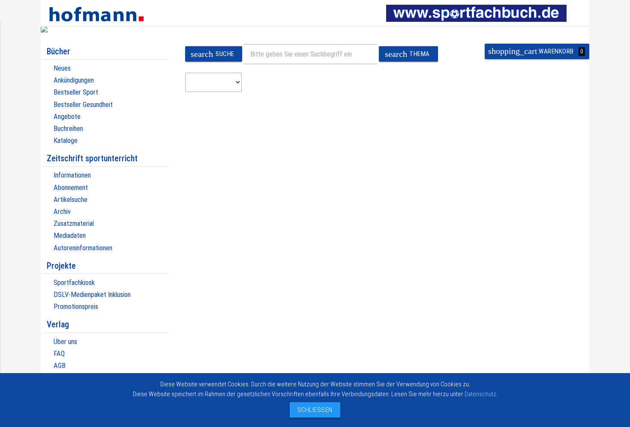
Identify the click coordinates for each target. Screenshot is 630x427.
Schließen (313, 410)
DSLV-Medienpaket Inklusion (92, 295)
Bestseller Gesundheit (83, 105)
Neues (62, 68)
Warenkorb (535, 51)
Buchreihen (68, 129)
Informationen (72, 175)
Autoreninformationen (83, 248)
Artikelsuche (70, 200)
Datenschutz (480, 394)
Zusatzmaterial (74, 223)
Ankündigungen (74, 80)
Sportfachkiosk (74, 283)
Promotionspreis (76, 306)
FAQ (59, 354)
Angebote (67, 117)
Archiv (62, 212)
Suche (212, 54)
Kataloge (66, 140)
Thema (407, 54)
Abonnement (71, 188)
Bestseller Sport (76, 92)
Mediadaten (70, 235)
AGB (60, 366)
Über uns (65, 342)
